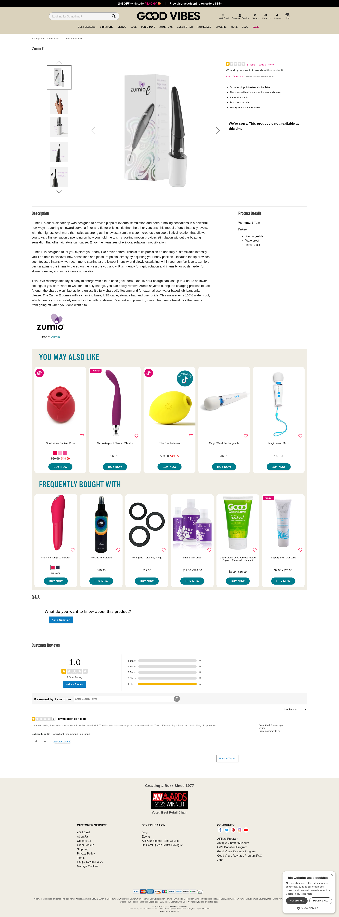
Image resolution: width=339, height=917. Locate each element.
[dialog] (308, 892)
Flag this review (62, 741)
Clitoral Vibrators (73, 38)
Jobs (220, 860)
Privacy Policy (86, 853)
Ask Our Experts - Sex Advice (160, 840)
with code (139, 3)
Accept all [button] (297, 900)
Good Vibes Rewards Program (236, 851)
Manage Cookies (87, 866)
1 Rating (251, 64)
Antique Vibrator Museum (233, 843)
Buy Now (60, 467)
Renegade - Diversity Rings (147, 557)
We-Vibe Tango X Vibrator (55, 557)
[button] (218, 130)
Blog (145, 832)
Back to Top (225, 758)
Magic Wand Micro (278, 443)
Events (146, 836)
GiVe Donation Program (232, 847)
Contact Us (84, 840)
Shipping (82, 849)
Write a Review (266, 64)
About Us (83, 836)
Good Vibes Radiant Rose (60, 443)
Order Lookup (85, 845)
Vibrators (54, 38)
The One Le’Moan (169, 443)
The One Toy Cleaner (101, 557)
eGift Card (83, 832)
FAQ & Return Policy (90, 862)
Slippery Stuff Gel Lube (283, 557)
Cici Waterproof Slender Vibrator (115, 443)
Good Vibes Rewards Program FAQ (239, 855)
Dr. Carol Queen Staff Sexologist (162, 845)
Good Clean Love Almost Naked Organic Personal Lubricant (238, 559)
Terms (81, 857)
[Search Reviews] (177, 699)
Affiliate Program (227, 838)
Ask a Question (234, 76)
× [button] (331, 875)
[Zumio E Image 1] (156, 130)
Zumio (55, 337)
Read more (306, 893)
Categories (38, 38)
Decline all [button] (320, 900)
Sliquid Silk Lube (192, 557)
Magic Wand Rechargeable (224, 443)
